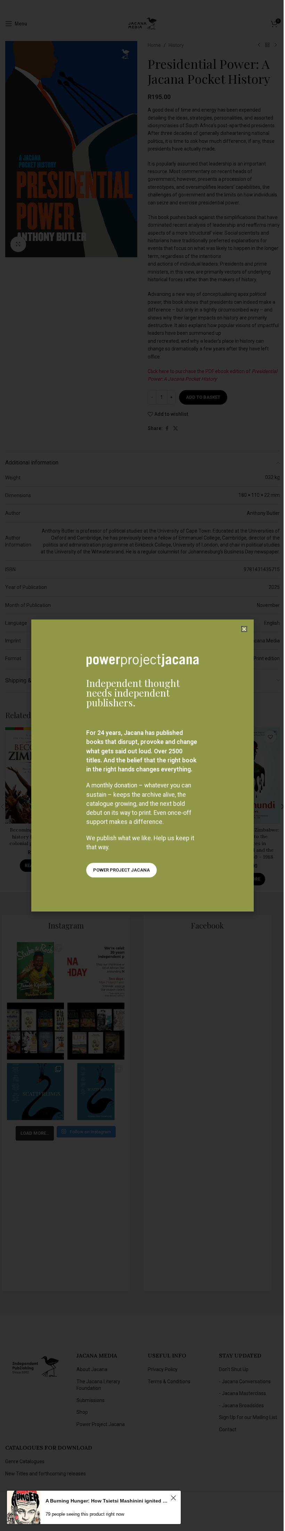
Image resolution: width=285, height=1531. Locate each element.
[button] (244, 629)
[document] (142, 765)
